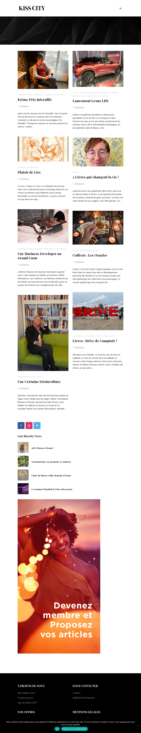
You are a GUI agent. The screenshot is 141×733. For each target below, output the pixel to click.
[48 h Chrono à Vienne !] (23, 447)
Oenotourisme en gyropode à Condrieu (51, 461)
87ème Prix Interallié (35, 99)
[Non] (137, 725)
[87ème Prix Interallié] (43, 70)
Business (22, 249)
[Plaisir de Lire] (43, 149)
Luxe (84, 96)
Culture (22, 95)
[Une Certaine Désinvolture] (43, 333)
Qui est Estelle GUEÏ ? (27, 702)
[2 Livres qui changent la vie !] (98, 152)
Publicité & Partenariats (84, 697)
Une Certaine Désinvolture (39, 381)
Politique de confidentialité (74, 729)
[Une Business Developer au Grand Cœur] (43, 226)
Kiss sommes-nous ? (27, 693)
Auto (75, 93)
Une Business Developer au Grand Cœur (39, 255)
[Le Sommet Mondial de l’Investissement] (23, 488)
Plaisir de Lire (29, 172)
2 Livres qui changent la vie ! (96, 177)
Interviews (23, 377)
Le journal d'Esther (42, 95)
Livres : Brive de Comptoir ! (95, 340)
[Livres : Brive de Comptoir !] (98, 311)
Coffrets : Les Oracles (90, 255)
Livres (56, 95)
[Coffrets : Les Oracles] (98, 228)
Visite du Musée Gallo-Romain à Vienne (51, 475)
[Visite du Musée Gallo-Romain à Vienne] (23, 475)
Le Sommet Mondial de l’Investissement (51, 489)
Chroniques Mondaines (89, 93)
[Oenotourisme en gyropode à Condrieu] (23, 461)
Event (29, 95)
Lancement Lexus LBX (91, 100)
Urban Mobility (100, 96)
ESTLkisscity (24, 106)
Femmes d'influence (44, 249)
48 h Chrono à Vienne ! (42, 448)
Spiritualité (91, 250)
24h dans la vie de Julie (84, 336)
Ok (57, 729)
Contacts (77, 693)
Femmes (30, 249)
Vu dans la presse (25, 697)
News (62, 95)
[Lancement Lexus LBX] (98, 69)
